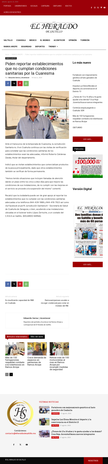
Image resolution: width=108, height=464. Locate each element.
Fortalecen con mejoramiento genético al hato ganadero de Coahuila (85, 78)
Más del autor (37, 336)
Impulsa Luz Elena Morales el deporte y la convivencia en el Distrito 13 (85, 88)
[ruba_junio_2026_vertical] (88, 177)
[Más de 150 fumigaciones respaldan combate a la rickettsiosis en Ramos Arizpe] (15, 348)
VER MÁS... (87, 139)
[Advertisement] (37, 253)
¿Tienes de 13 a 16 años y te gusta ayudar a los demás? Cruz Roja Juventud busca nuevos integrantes (87, 99)
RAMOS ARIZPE (17, 54)
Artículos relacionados (17, 336)
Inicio (7, 54)
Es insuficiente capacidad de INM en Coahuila (19, 301)
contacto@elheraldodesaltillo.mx (20, 433)
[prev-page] (7, 374)
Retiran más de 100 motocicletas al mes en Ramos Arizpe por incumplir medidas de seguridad (59, 363)
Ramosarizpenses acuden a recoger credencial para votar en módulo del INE (55, 303)
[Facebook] (91, 7)
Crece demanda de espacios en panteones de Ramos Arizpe (36, 361)
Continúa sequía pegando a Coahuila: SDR (84, 109)
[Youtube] (104, 7)
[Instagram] (94, 7)
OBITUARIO (77, 127)
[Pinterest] (20, 83)
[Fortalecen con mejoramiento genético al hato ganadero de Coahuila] (44, 409)
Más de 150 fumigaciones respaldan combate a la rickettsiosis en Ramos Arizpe (14, 362)
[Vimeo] (101, 7)
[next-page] (11, 374)
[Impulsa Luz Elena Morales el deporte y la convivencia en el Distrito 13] (44, 421)
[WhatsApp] (26, 83)
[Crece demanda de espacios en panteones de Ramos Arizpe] (37, 348)
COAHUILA (55, 413)
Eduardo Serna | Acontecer (18, 78)
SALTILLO (55, 425)
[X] (98, 7)
